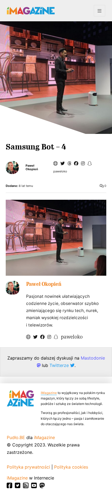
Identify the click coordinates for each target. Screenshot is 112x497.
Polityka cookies (71, 467)
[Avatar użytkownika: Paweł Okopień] (12, 288)
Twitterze (59, 365)
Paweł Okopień (32, 167)
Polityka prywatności (28, 467)
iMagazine (49, 393)
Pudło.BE (16, 437)
